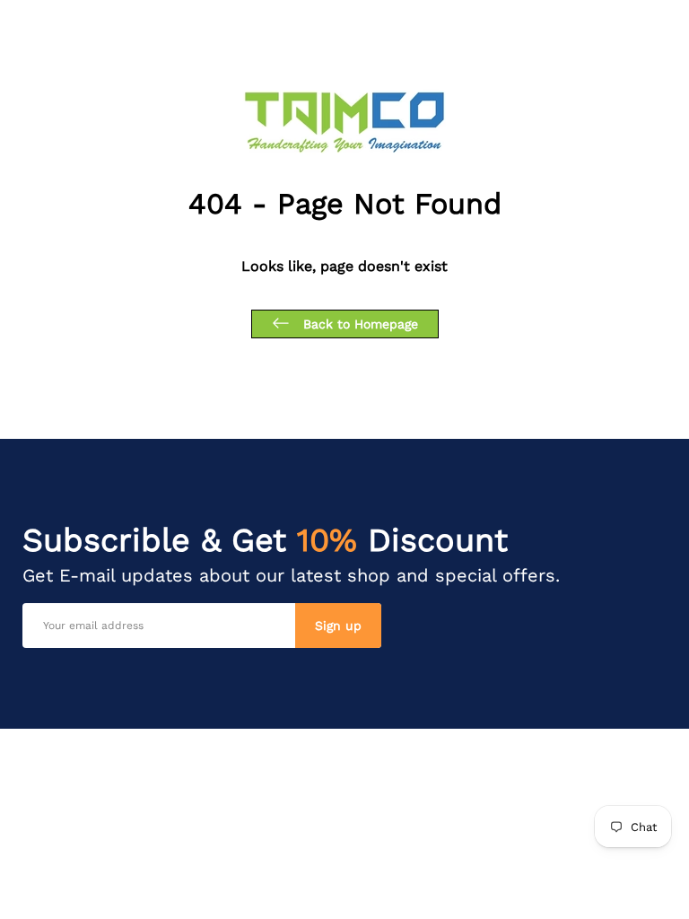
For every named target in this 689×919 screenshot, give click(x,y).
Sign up (338, 625)
